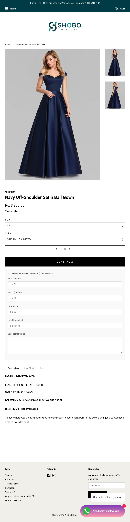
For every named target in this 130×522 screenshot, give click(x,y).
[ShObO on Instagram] (54, 476)
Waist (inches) (15, 292)
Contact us (10, 488)
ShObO (73, 515)
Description (13, 368)
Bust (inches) (14, 278)
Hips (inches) (14, 306)
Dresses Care (11, 492)
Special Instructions (17, 334)
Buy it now (65, 261)
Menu (12, 8)
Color (8, 233)
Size (7, 219)
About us (9, 479)
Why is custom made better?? (19, 496)
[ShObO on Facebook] (49, 476)
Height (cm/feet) (16, 320)
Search (8, 475)
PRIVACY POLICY (13, 500)
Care (41, 368)
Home (7, 45)
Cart (122, 8)
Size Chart (29, 368)
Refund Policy (11, 483)
